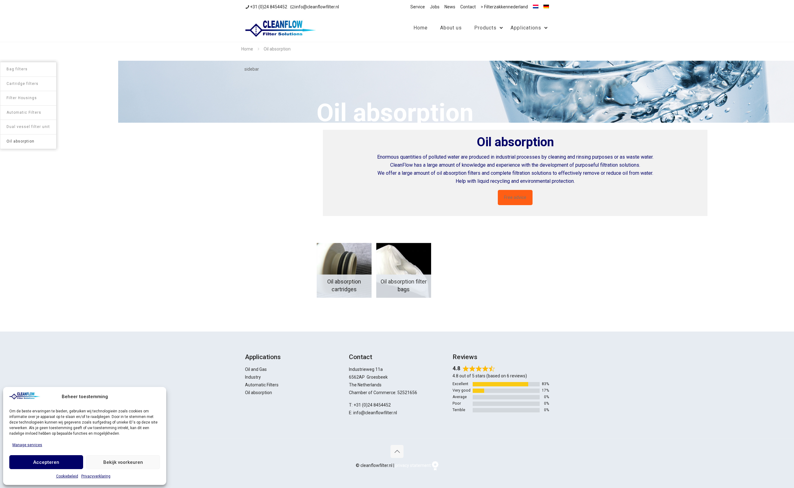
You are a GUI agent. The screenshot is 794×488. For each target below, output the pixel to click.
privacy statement (413, 465)
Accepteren (46, 462)
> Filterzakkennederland (504, 6)
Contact (468, 6)
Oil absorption (258, 392)
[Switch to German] (546, 6)
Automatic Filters (262, 384)
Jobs (434, 6)
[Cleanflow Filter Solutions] (280, 28)
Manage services (27, 445)
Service (417, 6)
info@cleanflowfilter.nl (317, 6)
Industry (253, 377)
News (449, 6)
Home (247, 48)
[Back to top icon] (397, 451)
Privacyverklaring (95, 476)
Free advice (515, 197)
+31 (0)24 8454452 (268, 6)
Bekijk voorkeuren (123, 462)
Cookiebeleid (67, 476)
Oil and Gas (256, 369)
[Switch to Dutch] (535, 6)
